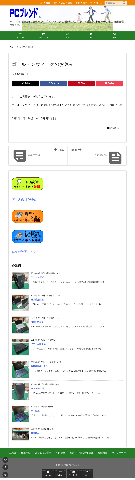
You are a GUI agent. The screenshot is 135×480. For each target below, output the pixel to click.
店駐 (63, 2)
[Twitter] (101, 2)
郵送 (70, 2)
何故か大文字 (37, 321)
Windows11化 (38, 388)
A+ (5, 459)
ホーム (15, 47)
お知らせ (29, 47)
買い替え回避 (37, 299)
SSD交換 (35, 410)
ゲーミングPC (37, 277)
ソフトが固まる (38, 344)
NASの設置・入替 (24, 252)
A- (5, 474)
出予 (78, 2)
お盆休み (35, 432)
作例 (55, 2)
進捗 (85, 2)
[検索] (124, 3)
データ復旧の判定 (24, 199)
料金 (48, 2)
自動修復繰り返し (39, 366)
